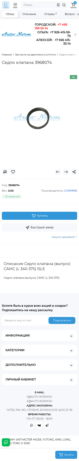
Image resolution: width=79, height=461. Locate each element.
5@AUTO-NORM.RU (39, 396)
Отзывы (50, 14)
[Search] (64, 5)
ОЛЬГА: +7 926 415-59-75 (54, 34)
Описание (29, 14)
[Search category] (58, 5)
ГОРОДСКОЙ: (51, 26)
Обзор (10, 14)
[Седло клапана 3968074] (39, 118)
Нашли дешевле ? (64, 237)
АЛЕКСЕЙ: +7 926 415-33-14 (53, 41)
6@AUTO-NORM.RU (39, 401)
